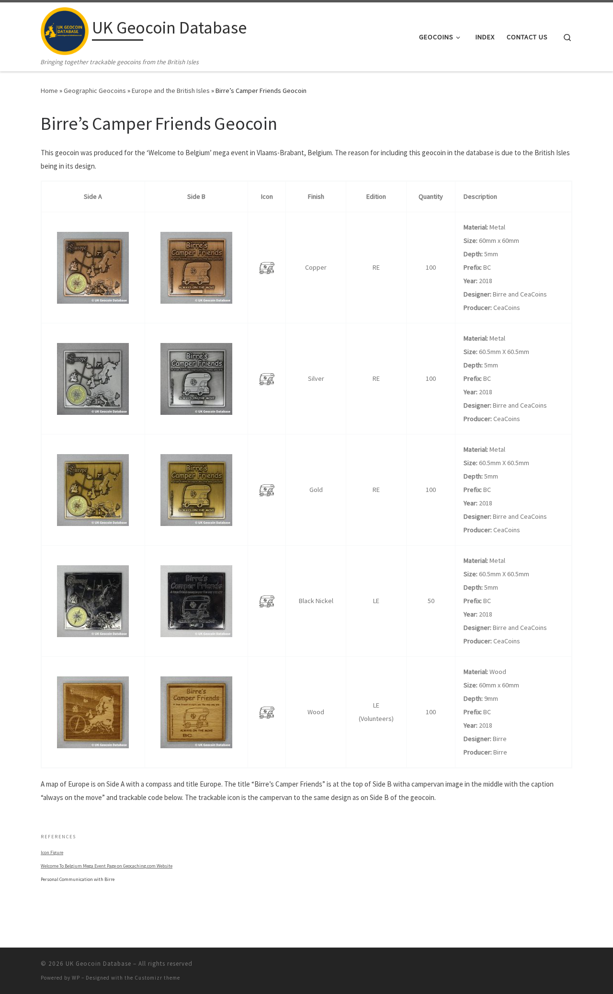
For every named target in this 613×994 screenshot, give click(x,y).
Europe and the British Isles (171, 90)
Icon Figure (52, 852)
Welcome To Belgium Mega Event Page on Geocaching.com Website (106, 866)
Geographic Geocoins (95, 90)
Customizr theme (157, 977)
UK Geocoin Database (98, 964)
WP (76, 977)
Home (49, 90)
